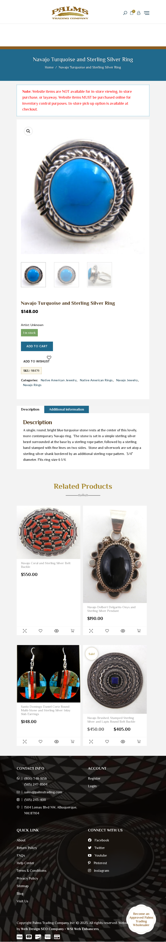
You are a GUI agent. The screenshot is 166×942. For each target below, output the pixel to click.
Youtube (100, 855)
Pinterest (100, 863)
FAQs (21, 855)
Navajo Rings (32, 385)
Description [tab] (30, 409)
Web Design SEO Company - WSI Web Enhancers (60, 929)
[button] (28, 131)
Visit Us (22, 901)
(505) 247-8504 (35, 784)
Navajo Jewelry (127, 380)
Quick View (24, 630)
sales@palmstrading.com (43, 792)
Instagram (101, 871)
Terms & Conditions (31, 871)
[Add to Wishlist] (40, 630)
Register (94, 779)
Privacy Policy (27, 878)
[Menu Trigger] (146, 13)
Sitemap (23, 886)
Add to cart (37, 346)
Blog (20, 894)
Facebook (101, 840)
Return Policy (27, 848)
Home (49, 67)
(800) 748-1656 (35, 779)
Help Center (25, 863)
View (56, 630)
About (21, 840)
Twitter (99, 848)
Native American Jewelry (59, 380)
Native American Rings (96, 380)
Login (92, 786)
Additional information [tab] (66, 409)
